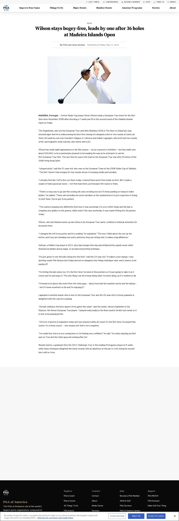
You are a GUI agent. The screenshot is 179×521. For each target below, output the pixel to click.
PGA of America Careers (130, 510)
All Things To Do (71, 505)
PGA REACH (153, 496)
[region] (89, 516)
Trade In (159, 2)
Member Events (104, 8)
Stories (156, 8)
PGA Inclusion (153, 501)
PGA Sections (126, 505)
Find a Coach (69, 496)
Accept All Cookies (156, 516)
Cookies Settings (117, 516)
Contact (95, 496)
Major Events (79, 8)
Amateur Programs (132, 8)
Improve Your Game (29, 8)
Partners (95, 510)
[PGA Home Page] (6, 8)
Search (173, 2)
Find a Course (69, 501)
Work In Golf (125, 501)
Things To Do (56, 8)
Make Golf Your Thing (157, 505)
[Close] (175, 516)
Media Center (97, 505)
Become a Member (132, 2)
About (173, 8)
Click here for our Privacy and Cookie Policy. (55, 518)
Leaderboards (112, 2)
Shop (146, 2)
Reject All (136, 516)
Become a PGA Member (130, 496)
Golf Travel (94, 2)
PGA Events (69, 510)
